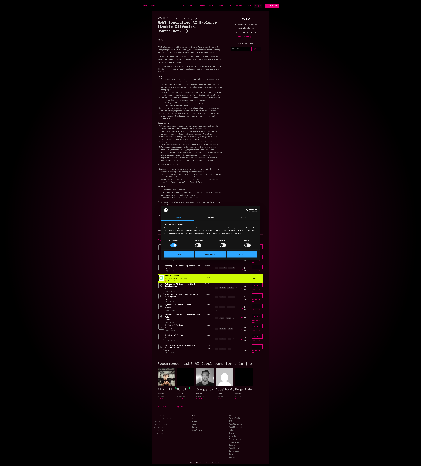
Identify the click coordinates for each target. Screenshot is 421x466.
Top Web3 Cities (160, 428)
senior (231, 328)
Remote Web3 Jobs (161, 416)
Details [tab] (210, 217)
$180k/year (161, 393)
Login (258, 5)
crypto (229, 318)
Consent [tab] (177, 217)
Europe (194, 421)
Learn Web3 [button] (224, 5)
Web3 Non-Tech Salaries (162, 425)
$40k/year (238, 393)
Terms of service (235, 439)
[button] (156, 6)
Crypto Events (234, 442)
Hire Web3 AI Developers (170, 406)
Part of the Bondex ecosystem (220, 463)
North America (197, 430)
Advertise (232, 436)
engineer (230, 287)
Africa (194, 424)
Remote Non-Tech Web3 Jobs (164, 419)
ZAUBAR (246, 19)
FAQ (230, 421)
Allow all (242, 254)
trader (222, 307)
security (232, 268)
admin (222, 318)
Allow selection (210, 254)
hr (229, 349)
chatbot (222, 287)
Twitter (231, 430)
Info (254, 278)
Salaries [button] (188, 5)
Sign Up (232, 457)
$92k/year (199, 393)
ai (159, 225)
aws (230, 338)
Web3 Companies (235, 424)
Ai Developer (161, 396)
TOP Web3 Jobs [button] (242, 5)
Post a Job (271, 5)
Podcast (232, 445)
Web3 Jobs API (234, 448)
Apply (257, 266)
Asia (193, 418)
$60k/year (180, 393)
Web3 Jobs (149, 5)
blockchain (230, 307)
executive (223, 268)
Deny (179, 254)
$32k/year (219, 393)
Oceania (194, 427)
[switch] (198, 245)
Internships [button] (205, 5)
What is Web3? (234, 418)
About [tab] (243, 217)
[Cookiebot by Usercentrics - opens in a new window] (247, 210)
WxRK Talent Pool (235, 427)
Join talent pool (246, 36)
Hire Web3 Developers (162, 434)
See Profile (161, 399)
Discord (232, 433)
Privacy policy (234, 451)
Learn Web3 (158, 431)
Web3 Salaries (159, 422)
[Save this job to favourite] (241, 269)
